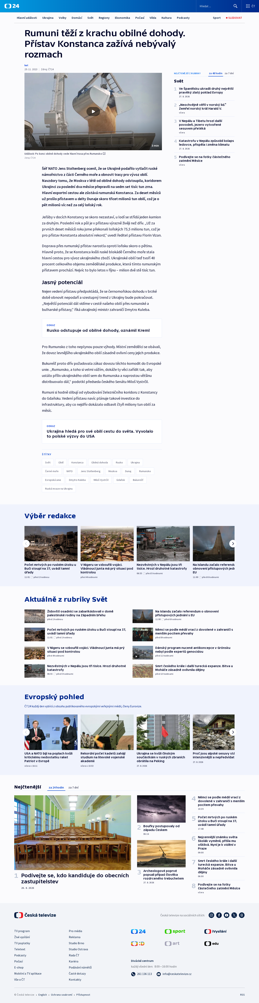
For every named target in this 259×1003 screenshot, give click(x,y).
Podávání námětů (80, 967)
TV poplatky (22, 943)
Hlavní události (27, 18)
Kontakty (75, 979)
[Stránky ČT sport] (175, 931)
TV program (22, 931)
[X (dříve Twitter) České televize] (234, 915)
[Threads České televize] (242, 915)
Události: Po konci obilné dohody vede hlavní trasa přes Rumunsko (63, 153)
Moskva (112, 471)
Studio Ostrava (78, 949)
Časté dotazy (77, 973)
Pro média (75, 931)
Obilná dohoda (99, 462)
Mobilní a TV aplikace (28, 973)
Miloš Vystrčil (101, 480)
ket (26, 65)
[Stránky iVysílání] (215, 931)
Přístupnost (83, 994)
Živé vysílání (22, 937)
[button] (93, 111)
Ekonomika (122, 18)
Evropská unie (53, 480)
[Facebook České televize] (219, 915)
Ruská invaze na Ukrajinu (59, 488)
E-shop (19, 967)
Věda (153, 18)
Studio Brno (76, 943)
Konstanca (77, 462)
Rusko (119, 462)
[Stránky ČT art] (172, 943)
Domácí (77, 18)
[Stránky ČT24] (138, 931)
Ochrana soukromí (61, 994)
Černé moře (52, 471)
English (42, 994)
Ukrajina (47, 18)
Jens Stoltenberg (90, 471)
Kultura (167, 18)
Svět (90, 18)
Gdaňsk (120, 480)
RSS (242, 994)
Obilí (61, 462)
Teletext (19, 949)
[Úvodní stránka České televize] (35, 915)
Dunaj (128, 471)
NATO (70, 471)
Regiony (104, 18)
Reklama (74, 937)
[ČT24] (12, 6)
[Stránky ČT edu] (211, 943)
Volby (62, 18)
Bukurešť (138, 480)
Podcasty (183, 18)
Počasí (139, 18)
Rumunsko (145, 471)
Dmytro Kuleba (77, 480)
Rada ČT (74, 955)
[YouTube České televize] (227, 915)
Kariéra (73, 961)
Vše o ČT (19, 979)
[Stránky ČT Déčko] (137, 943)
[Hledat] (235, 6)
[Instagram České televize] (211, 915)
